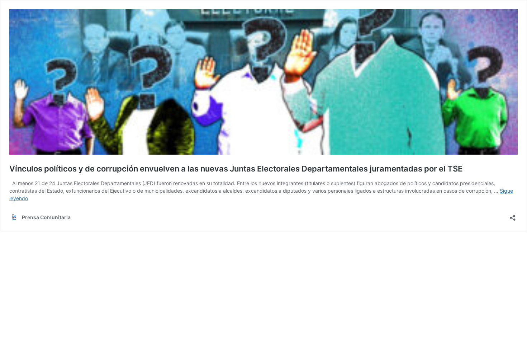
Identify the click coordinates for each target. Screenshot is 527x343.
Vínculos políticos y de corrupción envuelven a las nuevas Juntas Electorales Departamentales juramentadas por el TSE (235, 168)
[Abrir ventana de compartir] (513, 215)
